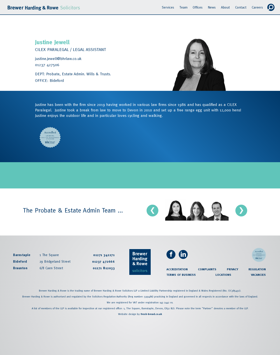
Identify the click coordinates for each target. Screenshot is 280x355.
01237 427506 (47, 64)
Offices (198, 7)
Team (183, 7)
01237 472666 (103, 261)
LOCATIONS (223, 274)
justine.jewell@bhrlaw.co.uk (58, 58)
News (212, 7)
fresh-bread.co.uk (151, 314)
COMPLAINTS (207, 269)
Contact (241, 7)
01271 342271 (104, 255)
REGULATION (257, 269)
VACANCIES (258, 274)
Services (168, 7)
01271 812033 (104, 268)
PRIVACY (232, 269)
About (225, 7)
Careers (257, 7)
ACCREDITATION (177, 269)
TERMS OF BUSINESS (181, 274)
